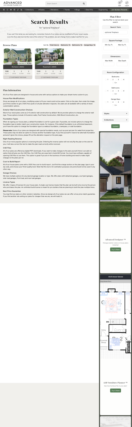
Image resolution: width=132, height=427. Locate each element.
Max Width (109, 61)
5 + (116, 83)
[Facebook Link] (14, 10)
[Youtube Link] (11, 10)
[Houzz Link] (21, 10)
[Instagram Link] (7, 10)
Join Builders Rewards (119, 10)
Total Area (53, 45)
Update (115, 126)
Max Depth (122, 61)
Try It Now (115, 249)
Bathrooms (76, 45)
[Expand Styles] (127, 113)
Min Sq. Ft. (109, 45)
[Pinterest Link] (4, 10)
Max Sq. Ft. (122, 45)
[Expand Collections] (127, 120)
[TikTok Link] (18, 10)
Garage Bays (88, 45)
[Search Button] (83, 4)
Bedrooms (64, 45)
